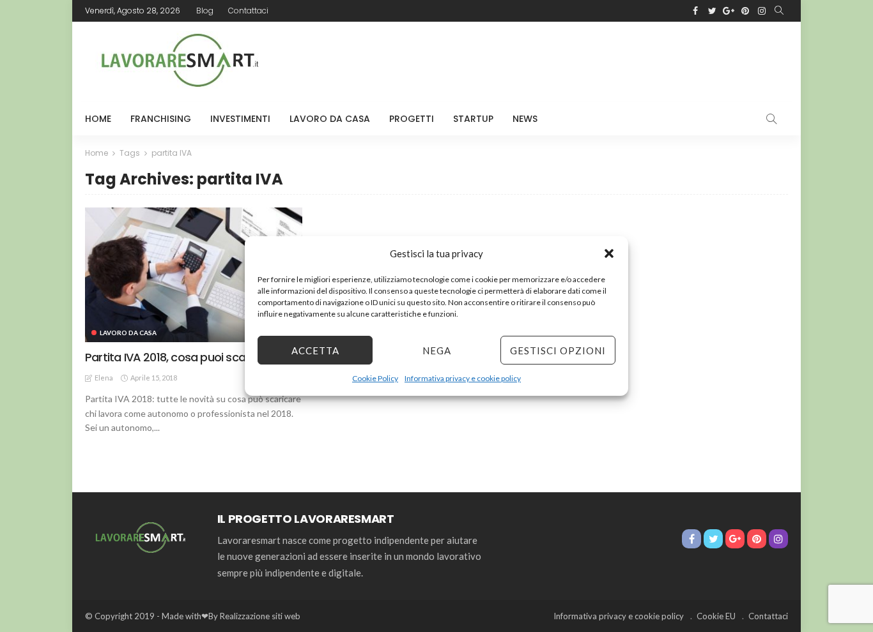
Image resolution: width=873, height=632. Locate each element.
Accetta (315, 350)
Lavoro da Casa (330, 118)
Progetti (411, 118)
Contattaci (248, 10)
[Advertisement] (555, 60)
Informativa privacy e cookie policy (463, 378)
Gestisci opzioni (558, 350)
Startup (473, 118)
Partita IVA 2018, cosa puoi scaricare (180, 357)
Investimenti (240, 118)
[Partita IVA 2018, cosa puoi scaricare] (193, 274)
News (525, 118)
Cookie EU (716, 616)
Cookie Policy (375, 378)
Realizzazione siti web (260, 616)
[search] (779, 11)
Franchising (160, 118)
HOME (98, 118)
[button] (609, 253)
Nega (436, 350)
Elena (104, 377)
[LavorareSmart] (138, 536)
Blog (204, 10)
